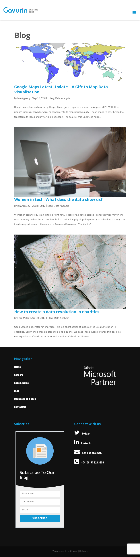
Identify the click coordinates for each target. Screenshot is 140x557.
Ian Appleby (23, 98)
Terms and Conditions (64, 551)
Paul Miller (23, 318)
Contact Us (20, 407)
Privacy (83, 551)
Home (17, 367)
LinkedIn (86, 443)
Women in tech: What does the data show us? (58, 199)
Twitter (85, 433)
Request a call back (25, 399)
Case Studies (21, 383)
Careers (19, 375)
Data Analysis (62, 98)
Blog (51, 98)
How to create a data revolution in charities (56, 311)
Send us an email (92, 453)
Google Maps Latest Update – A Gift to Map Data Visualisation (61, 89)
